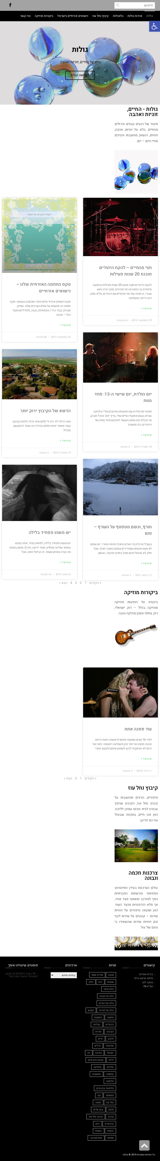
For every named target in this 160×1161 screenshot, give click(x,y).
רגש (97, 1124)
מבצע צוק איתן (95, 1060)
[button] (154, 26)
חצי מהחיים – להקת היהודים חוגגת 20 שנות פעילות (125, 271)
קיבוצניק (109, 1124)
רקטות (98, 1131)
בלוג (91, 982)
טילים (98, 1046)
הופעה (110, 1017)
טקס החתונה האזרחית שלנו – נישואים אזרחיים (43, 287)
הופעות (98, 1017)
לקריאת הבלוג (80, 75)
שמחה (110, 1138)
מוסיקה (97, 1067)
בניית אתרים (146, 974)
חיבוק (111, 1039)
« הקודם (95, 582)
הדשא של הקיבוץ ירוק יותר (45, 411)
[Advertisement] (80, 143)
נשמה (98, 1102)
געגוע (91, 1010)
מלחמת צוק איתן (105, 1088)
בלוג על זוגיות (106, 1010)
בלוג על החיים (106, 1003)
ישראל (110, 1053)
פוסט (111, 1109)
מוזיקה (110, 1067)
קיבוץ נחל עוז (96, 1116)
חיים (100, 1039)
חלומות (110, 1046)
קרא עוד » (146, 308)
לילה (111, 1060)
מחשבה (110, 1074)
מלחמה (110, 1081)
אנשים (110, 982)
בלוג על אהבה (106, 996)
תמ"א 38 (148, 986)
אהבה (111, 975)
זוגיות (98, 1031)
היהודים (110, 1024)
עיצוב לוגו (147, 982)
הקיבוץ (110, 1031)
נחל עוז (110, 1102)
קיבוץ (111, 1116)
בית (100, 982)
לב (88, 1053)
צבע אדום (98, 1109)
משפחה (110, 1095)
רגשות (110, 1131)
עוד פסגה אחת (138, 729)
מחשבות (96, 1074)
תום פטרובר (96, 1138)
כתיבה (98, 1053)
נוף (99, 1095)
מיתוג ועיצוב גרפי (143, 978)
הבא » (63, 582)
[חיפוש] (117, 5)
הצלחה (96, 1024)
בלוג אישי (109, 989)
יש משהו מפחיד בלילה (50, 532)
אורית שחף (97, 975)
